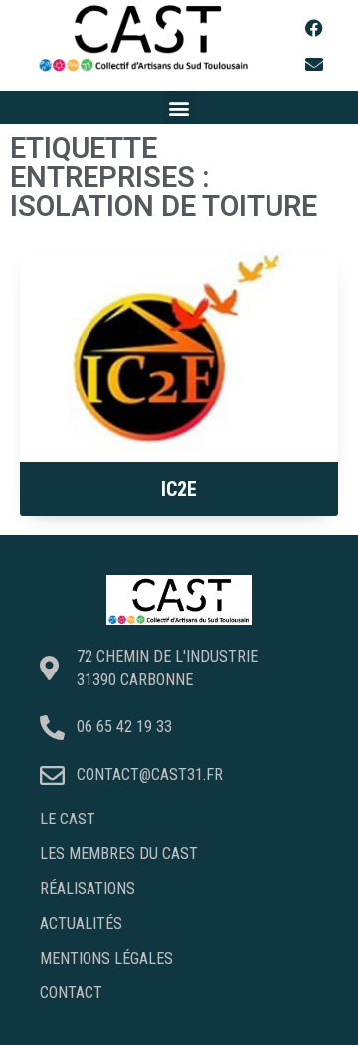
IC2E (179, 489)
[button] (179, 107)
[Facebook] (314, 28)
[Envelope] (314, 63)
